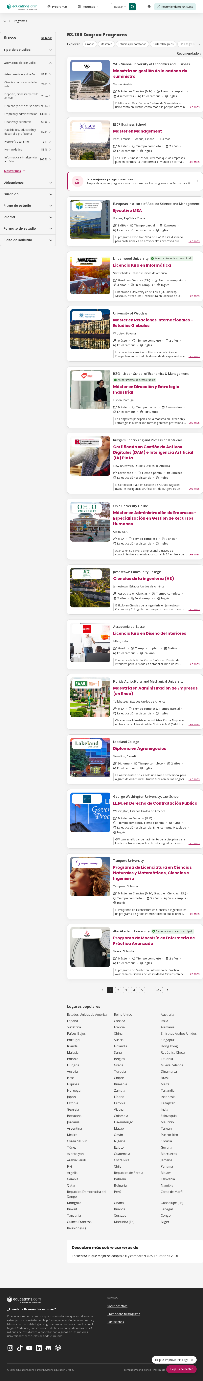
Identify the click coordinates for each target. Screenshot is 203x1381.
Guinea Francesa (79, 1222)
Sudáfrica (74, 1027)
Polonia (72, 1059)
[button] (28, 74)
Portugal (73, 1040)
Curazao (120, 1215)
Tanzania (74, 1215)
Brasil (165, 1078)
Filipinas (73, 1084)
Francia (119, 1027)
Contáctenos (115, 1322)
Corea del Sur (77, 1141)
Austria (72, 1071)
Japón (71, 1097)
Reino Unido (123, 1014)
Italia (164, 1021)
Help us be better (181, 1369)
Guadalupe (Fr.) (172, 1203)
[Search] (132, 6)
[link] (20, 21)
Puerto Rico (169, 1135)
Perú (117, 1192)
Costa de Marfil (172, 1192)
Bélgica (119, 1059)
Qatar (71, 1185)
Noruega (73, 1090)
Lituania (167, 1059)
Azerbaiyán (75, 1154)
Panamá (167, 1166)
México (72, 1135)
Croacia (166, 1141)
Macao (119, 1128)
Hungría (73, 1065)
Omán (118, 1135)
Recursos (88, 7)
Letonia (119, 1103)
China (118, 1033)
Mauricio (167, 1122)
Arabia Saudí (76, 1160)
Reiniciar (46, 38)
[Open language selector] (149, 6)
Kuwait (72, 1209)
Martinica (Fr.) (124, 1222)
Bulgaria (120, 1185)
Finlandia (120, 1046)
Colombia (121, 1116)
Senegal (167, 1209)
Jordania (73, 1122)
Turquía (120, 1071)
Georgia (73, 1109)
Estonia (72, 1103)
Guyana (166, 1147)
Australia (167, 1014)
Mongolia (74, 1203)
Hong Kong (169, 1046)
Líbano (119, 1097)
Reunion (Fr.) (76, 1228)
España (72, 1021)
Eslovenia (168, 1179)
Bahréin (120, 1179)
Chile (117, 1166)
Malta (165, 1084)
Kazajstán (168, 1103)
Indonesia (168, 1097)
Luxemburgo (123, 1122)
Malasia (73, 1052)
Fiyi (69, 1166)
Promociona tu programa (123, 1314)
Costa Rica (121, 1160)
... (150, 990)
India (164, 1109)
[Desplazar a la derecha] (199, 44)
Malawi (166, 1173)
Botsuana (74, 1116)
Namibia (167, 1185)
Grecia (118, 1065)
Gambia (72, 1179)
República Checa (173, 1052)
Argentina (74, 1128)
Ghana (119, 1203)
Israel (71, 1078)
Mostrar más (12, 171)
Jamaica (166, 1160)
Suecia (119, 1040)
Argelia (72, 1173)
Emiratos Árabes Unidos (179, 1033)
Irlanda (72, 1046)
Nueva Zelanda (172, 1065)
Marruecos (169, 1154)
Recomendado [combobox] (188, 53)
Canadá (119, 1021)
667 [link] (158, 990)
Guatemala (122, 1154)
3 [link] (126, 990)
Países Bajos (76, 1033)
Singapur (167, 1040)
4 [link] (134, 990)
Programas (59, 7)
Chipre (119, 1078)
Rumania (120, 1084)
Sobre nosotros (117, 1306)
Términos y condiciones (137, 1370)
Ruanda (119, 1209)
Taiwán (166, 1128)
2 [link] (118, 990)
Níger (165, 1222)
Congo (166, 1215)
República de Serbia (128, 1173)
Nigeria (119, 1141)
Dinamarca (169, 1071)
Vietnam (120, 1109)
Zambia (119, 1090)
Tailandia (167, 1090)
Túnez (72, 1147)
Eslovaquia (169, 1116)
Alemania (167, 1027)
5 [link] (142, 990)
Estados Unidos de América (87, 1014)
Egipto (119, 1147)
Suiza (118, 1052)
